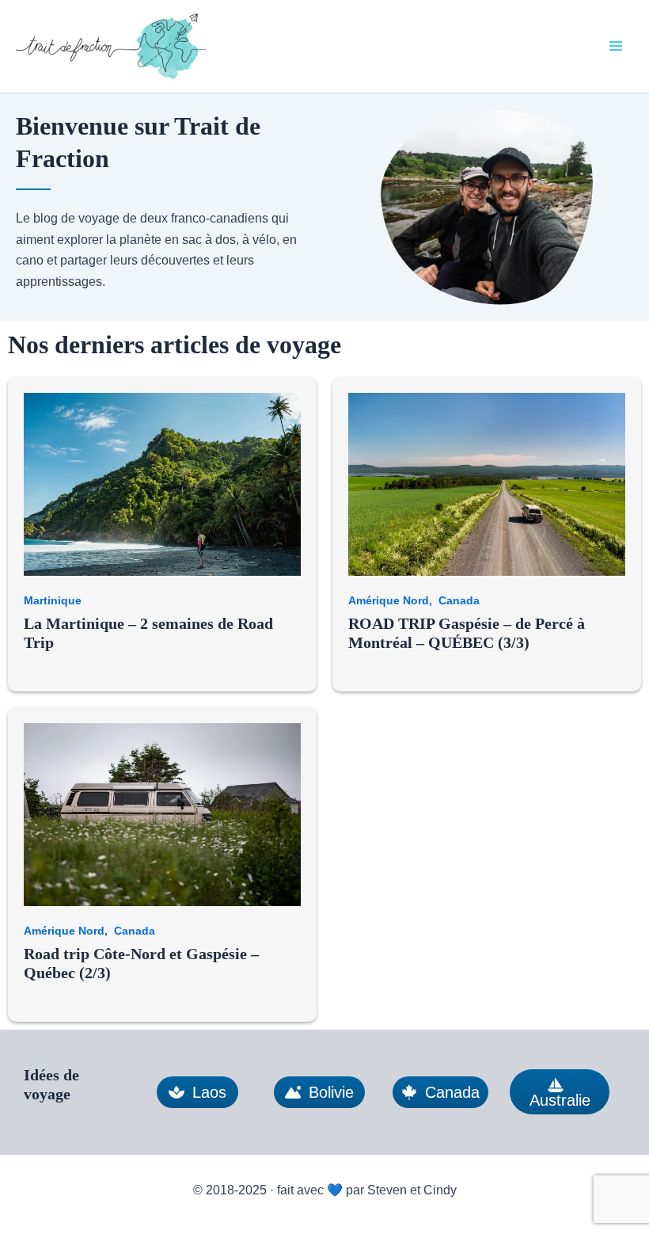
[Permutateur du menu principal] (615, 46)
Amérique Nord (388, 600)
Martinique (53, 600)
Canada (459, 600)
